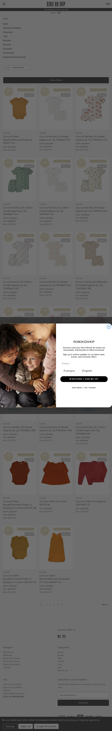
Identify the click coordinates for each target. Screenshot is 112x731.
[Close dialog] (109, 327)
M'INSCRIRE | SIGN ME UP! (84, 379)
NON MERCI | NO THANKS (84, 387)
